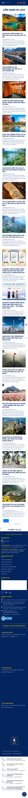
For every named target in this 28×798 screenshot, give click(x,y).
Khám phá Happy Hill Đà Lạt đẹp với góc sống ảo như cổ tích (13, 170)
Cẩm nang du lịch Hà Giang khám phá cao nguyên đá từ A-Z (13, 506)
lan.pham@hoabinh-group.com (10, 612)
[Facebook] (2, 592)
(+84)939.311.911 (13, 636)
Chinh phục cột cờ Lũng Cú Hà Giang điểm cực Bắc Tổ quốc (13, 371)
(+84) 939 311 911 (7, 614)
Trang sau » (17, 524)
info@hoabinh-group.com (9, 610)
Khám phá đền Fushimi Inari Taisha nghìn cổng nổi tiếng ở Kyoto (13, 102)
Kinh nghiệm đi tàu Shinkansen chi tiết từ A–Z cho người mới (12, 69)
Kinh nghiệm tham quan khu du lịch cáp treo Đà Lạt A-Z (13, 236)
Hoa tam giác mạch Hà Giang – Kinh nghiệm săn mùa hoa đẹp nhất (14, 405)
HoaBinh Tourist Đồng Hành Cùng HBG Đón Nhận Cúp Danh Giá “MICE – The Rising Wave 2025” (13, 305)
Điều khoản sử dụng (17, 753)
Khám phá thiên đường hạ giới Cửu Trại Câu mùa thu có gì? (14, 35)
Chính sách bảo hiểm (6, 562)
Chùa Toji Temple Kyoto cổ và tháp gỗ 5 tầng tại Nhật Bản (13, 135)
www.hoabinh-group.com (7, 707)
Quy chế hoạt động (6, 571)
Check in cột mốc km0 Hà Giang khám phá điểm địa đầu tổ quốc (14, 472)
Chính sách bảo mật (6, 564)
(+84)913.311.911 (5, 636)
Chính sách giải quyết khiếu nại (8, 566)
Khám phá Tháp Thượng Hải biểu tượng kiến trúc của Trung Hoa (12, 338)
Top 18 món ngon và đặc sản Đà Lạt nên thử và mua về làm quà (13, 203)
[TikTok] (10, 592)
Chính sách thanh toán (6, 559)
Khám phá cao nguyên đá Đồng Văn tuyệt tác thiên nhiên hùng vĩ (12, 439)
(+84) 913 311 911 (16, 614)
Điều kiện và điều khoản (7, 569)
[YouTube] (6, 592)
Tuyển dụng (4, 573)
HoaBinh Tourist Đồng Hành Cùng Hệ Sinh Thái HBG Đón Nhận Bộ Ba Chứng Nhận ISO (13, 270)
